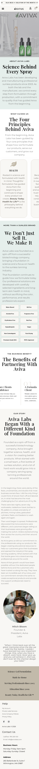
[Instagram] (8, 721)
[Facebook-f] (3, 721)
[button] (3, 8)
